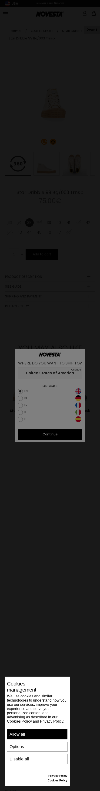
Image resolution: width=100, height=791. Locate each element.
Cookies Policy (57, 780)
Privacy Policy (57, 775)
